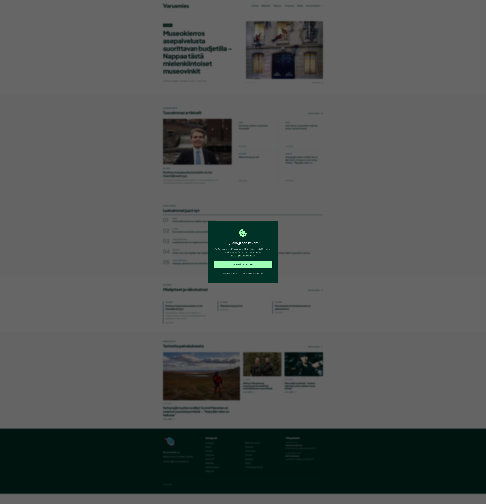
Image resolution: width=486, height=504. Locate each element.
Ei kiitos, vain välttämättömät (252, 273)
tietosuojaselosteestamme (242, 255)
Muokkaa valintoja (230, 273)
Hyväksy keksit (244, 264)
